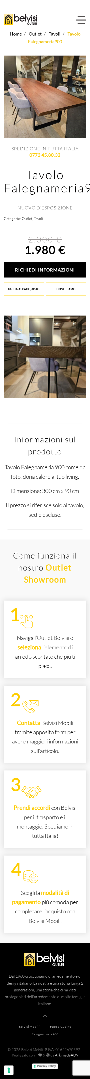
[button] (81, 20)
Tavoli (38, 218)
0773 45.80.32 (45, 155)
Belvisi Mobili (29, 1026)
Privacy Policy (46, 1066)
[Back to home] (22, 20)
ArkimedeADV (66, 1055)
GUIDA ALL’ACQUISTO (24, 289)
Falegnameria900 (45, 1034)
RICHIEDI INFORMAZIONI (45, 270)
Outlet (27, 218)
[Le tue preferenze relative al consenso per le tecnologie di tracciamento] (9, 1070)
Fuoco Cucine (60, 1026)
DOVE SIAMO (66, 289)
